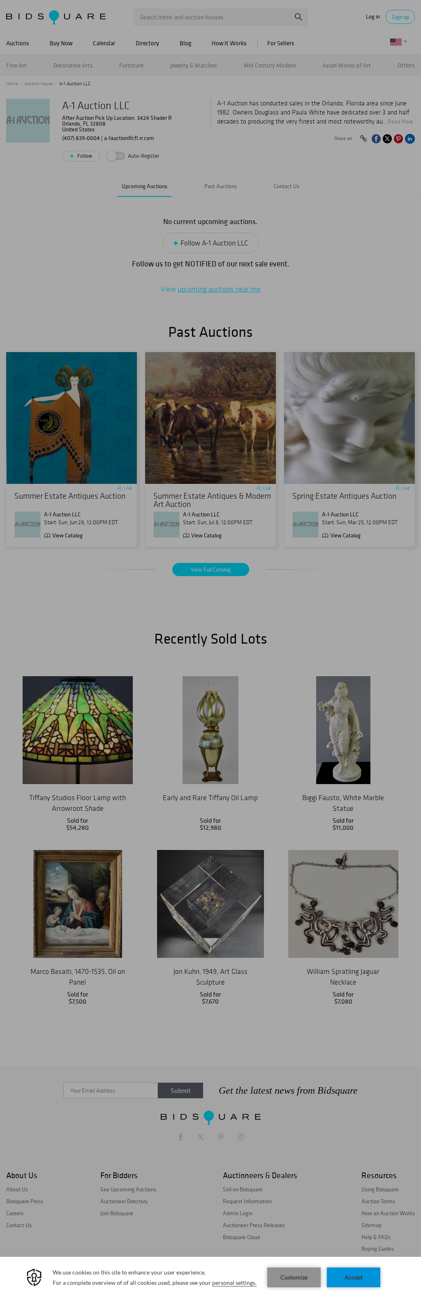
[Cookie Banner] (210, 1277)
